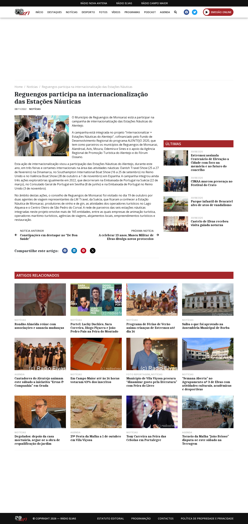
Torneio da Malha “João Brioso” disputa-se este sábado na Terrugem (205, 440)
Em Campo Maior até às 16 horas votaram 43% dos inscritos (94, 380)
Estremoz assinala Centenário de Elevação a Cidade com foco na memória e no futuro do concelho (210, 163)
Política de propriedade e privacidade (207, 518)
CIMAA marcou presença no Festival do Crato (211, 183)
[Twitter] (194, 12)
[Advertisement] (123, 50)
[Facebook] (186, 12)
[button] (206, 12)
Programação (141, 518)
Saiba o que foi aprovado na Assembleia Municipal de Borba (205, 326)
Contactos (166, 518)
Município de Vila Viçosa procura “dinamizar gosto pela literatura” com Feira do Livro (151, 381)
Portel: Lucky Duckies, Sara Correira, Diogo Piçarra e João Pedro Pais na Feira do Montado (94, 327)
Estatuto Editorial (110, 518)
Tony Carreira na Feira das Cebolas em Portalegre (146, 438)
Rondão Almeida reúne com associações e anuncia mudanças (39, 326)
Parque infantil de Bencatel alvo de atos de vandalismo (212, 203)
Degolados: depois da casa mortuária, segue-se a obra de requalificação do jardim (37, 440)
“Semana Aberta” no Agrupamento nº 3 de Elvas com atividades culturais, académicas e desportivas (206, 383)
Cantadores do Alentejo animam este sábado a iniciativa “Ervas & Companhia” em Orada (39, 381)
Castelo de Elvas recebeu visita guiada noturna (209, 223)
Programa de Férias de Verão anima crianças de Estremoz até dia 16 (150, 327)
